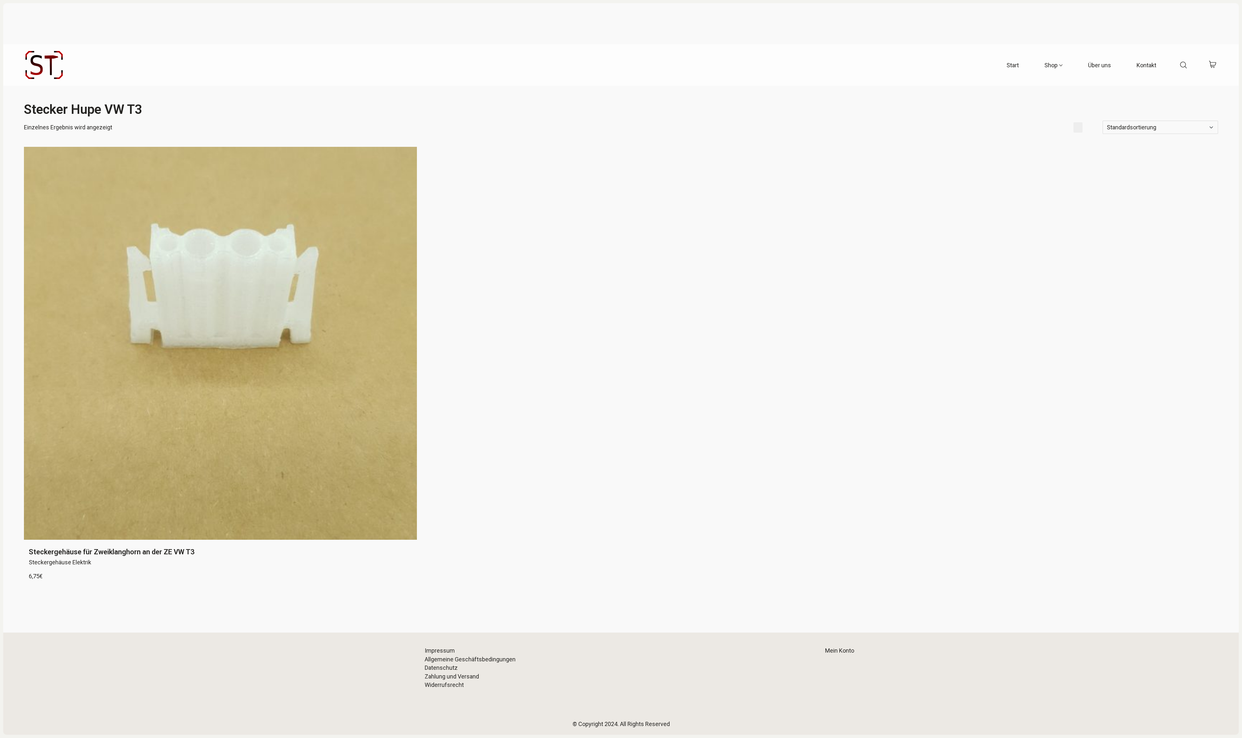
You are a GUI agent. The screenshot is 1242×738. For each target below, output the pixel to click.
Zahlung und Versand (452, 676)
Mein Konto (839, 650)
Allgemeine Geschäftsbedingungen (470, 659)
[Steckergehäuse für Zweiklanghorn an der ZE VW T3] (220, 343)
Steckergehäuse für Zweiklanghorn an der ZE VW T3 (112, 552)
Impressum (440, 650)
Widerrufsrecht (444, 684)
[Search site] (1183, 65)
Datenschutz (441, 667)
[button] (1065, 127)
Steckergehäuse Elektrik (60, 562)
